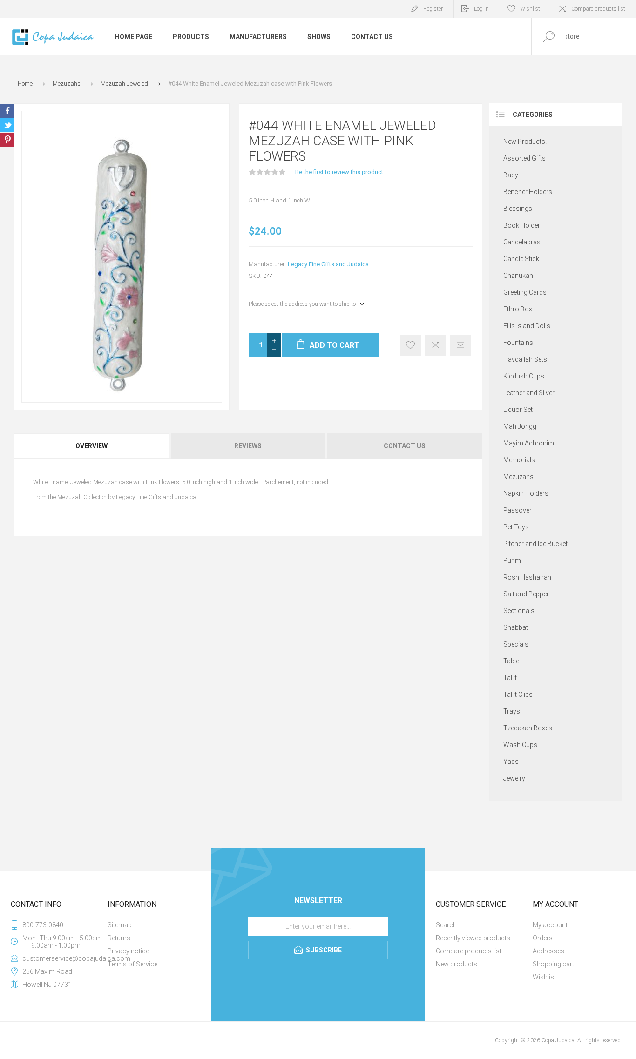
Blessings (517, 208)
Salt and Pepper (526, 594)
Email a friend (460, 345)
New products (456, 964)
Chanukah (518, 275)
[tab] (92, 446)
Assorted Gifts (524, 158)
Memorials (519, 460)
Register (433, 9)
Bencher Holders (527, 192)
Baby (510, 175)
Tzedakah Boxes (527, 728)
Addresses (548, 951)
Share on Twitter (7, 125)
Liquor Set (518, 409)
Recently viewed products (473, 938)
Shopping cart (553, 964)
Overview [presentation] (91, 446)
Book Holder (521, 225)
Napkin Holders (525, 493)
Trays (511, 711)
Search (446, 925)
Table (511, 661)
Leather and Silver (529, 393)
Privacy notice (128, 951)
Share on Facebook (7, 111)
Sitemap (120, 925)
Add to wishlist (410, 345)
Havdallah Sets (525, 359)
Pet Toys (516, 527)
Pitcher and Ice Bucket (535, 543)
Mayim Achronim (528, 443)
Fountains (518, 342)
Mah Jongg (519, 426)
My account (550, 925)
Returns (119, 938)
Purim (512, 560)
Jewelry (514, 778)
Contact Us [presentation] (405, 446)
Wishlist (544, 977)
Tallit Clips (518, 694)
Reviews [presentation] (248, 446)
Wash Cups (520, 745)
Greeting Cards (525, 292)
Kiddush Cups (523, 376)
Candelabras (522, 242)
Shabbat (515, 627)
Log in (481, 9)
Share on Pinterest (7, 140)
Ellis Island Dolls (526, 326)
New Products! (525, 141)
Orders (543, 938)
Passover (517, 510)
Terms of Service (132, 964)
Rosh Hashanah (527, 577)
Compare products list (598, 9)
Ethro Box (517, 309)
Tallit (510, 677)
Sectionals (519, 610)
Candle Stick (521, 259)
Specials (515, 644)
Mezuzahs (518, 476)
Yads (511, 761)
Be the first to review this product (339, 172)
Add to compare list (435, 345)
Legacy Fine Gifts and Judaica (328, 264)
